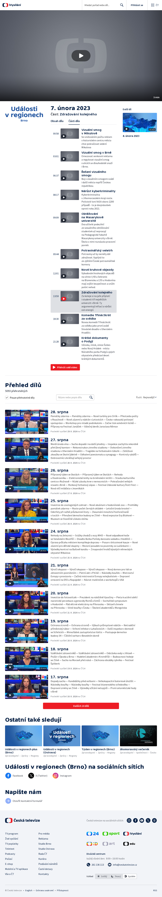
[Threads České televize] (154, 820)
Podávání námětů (47, 863)
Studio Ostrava (46, 848)
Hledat (121, 5)
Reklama (43, 838)
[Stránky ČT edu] (129, 844)
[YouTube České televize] (141, 820)
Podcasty (10, 853)
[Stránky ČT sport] (111, 834)
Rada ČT (42, 853)
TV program (11, 833)
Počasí (8, 858)
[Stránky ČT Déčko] (92, 844)
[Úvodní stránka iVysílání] (15, 5)
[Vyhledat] (91, 397)
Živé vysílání (11, 838)
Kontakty (43, 874)
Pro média (44, 833)
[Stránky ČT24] (93, 834)
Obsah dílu (57, 121)
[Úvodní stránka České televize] (22, 820)
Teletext (9, 848)
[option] (102, 876)
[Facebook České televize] (135, 820)
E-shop (9, 863)
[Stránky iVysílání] (132, 834)
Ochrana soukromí (44, 890)
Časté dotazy (45, 868)
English (28, 890)
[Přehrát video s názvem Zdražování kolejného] (81, 55)
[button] (81, 55)
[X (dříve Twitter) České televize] (148, 820)
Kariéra (42, 858)
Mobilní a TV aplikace (16, 868)
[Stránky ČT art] (109, 844)
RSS (155, 890)
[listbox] (116, 876)
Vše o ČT (9, 874)
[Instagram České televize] (129, 820)
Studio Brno (44, 843)
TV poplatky (11, 843)
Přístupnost (62, 890)
